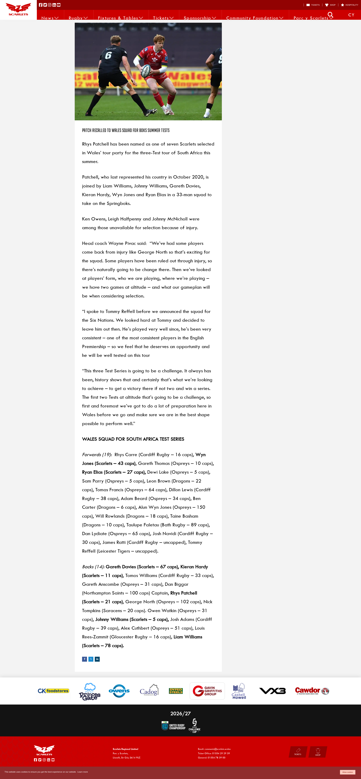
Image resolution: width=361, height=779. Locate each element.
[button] (330, 14)
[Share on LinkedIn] (97, 659)
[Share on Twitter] (90, 659)
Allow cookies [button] (347, 772)
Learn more (82, 772)
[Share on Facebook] (84, 659)
